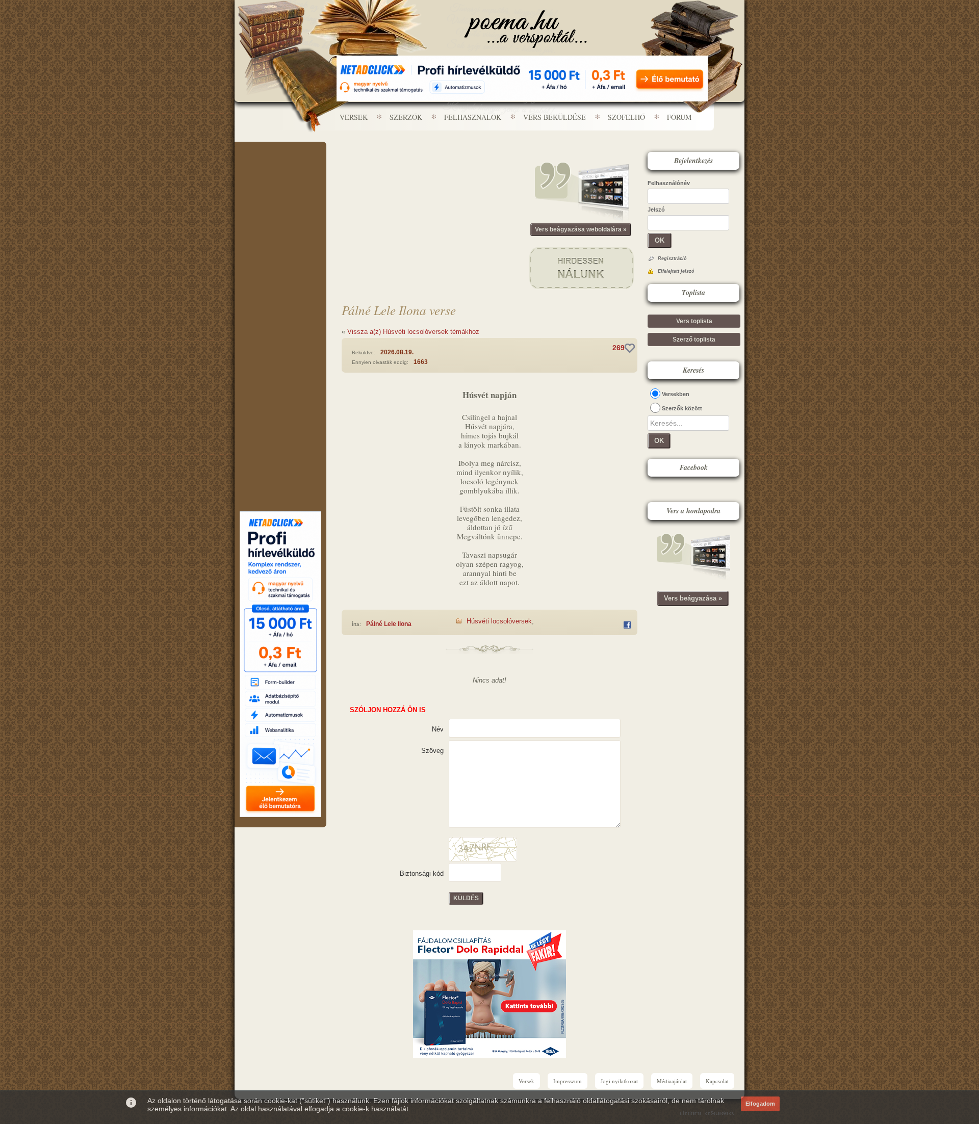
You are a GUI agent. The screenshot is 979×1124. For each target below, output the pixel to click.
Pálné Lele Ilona (388, 624)
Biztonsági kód (422, 873)
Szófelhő (626, 117)
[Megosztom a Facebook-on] (627, 625)
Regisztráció (672, 258)
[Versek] (525, 29)
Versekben (675, 394)
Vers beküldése (554, 117)
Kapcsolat (717, 1081)
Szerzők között (682, 408)
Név (438, 729)
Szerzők (406, 117)
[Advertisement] (280, 172)
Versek (354, 117)
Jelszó (656, 209)
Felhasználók (472, 117)
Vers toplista (694, 321)
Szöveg (432, 750)
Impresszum (567, 1081)
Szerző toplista (694, 339)
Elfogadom (760, 1104)
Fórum (679, 117)
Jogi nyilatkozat (619, 1081)
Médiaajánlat (672, 1081)
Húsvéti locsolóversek (499, 621)
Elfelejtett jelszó (676, 271)
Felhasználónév (669, 183)
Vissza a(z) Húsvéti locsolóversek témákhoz (413, 331)
